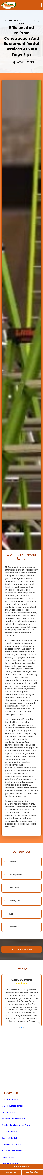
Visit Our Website (22, 1166)
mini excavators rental (12, 1123)
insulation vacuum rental (13, 1135)
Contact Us (11, 1172)
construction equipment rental (16, 1142)
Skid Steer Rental (9, 1148)
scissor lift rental (9, 1116)
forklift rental (8, 1129)
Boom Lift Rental (9, 1155)
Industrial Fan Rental (11, 1161)
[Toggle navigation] (38, 5)
